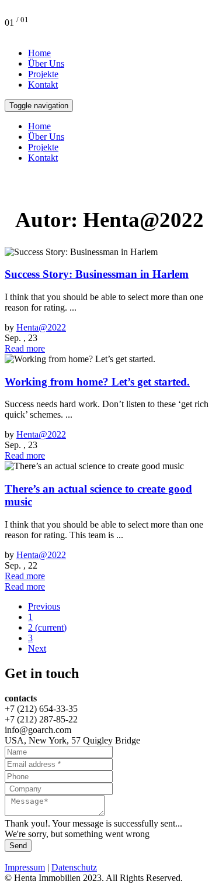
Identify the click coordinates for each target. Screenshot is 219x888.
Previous (44, 606)
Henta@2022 (41, 327)
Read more (25, 348)
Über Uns (46, 63)
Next (37, 648)
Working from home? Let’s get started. (97, 382)
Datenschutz (74, 867)
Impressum (25, 867)
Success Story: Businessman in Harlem (97, 274)
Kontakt (43, 85)
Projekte (43, 74)
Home (39, 53)
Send (18, 845)
